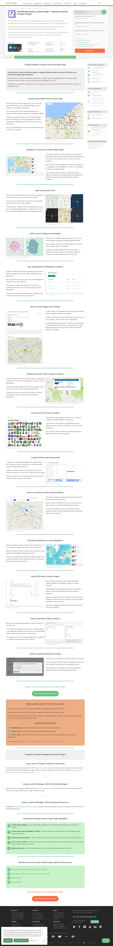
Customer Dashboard (38, 924)
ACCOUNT (82, 3)
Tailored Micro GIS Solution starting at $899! (98, 128)
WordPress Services (16, 926)
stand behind (93, 144)
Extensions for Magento (17, 915)
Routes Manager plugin (45, 788)
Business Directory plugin (27, 806)
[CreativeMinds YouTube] (90, 927)
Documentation (37, 913)
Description (9, 57)
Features (18, 57)
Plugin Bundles (16, 882)
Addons (39, 57)
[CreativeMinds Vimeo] (84, 927)
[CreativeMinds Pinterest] (100, 927)
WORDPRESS (27, 3)
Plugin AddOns (16, 878)
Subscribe (95, 921)
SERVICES (47, 3)
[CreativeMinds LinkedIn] (95, 927)
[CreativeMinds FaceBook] (79, 927)
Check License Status (38, 926)
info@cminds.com (90, 942)
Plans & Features (83, 13)
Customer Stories (58, 915)
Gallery (65, 57)
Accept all (8, 940)
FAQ (54, 57)
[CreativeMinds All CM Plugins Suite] (88, 115)
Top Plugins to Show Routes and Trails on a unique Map (30, 874)
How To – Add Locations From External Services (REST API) (41, 741)
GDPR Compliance (97, 95)
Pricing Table (29, 57)
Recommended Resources (60, 928)
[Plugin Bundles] (88, 118)
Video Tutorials (96, 78)
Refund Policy (62, 942)
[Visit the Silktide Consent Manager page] (44, 940)
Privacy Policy (37, 934)
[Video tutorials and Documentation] (88, 79)
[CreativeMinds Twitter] (74, 927)
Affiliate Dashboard (58, 924)
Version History (98, 67)
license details (94, 147)
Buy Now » (90, 51)
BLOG (75, 3)
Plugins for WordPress (17, 913)
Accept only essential (21, 940)
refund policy (99, 145)
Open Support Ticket (38, 918)
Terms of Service (49, 942)
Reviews (72, 57)
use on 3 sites (83, 26)
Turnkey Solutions (16, 924)
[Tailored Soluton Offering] (88, 131)
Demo (59, 57)
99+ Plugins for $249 (97, 114)
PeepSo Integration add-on (43, 768)
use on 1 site (83, 18)
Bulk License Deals (58, 916)
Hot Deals (56, 918)
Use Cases (47, 57)
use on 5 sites (83, 34)
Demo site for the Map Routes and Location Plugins (29, 870)
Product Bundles (96, 118)
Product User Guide (97, 74)
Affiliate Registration (58, 926)
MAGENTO (37, 3)
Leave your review (97, 81)
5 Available (95, 72)
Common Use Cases (38, 915)
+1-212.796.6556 (75, 942)
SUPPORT (67, 3)
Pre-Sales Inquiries (37, 916)
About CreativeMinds (59, 913)
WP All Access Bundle (17, 916)
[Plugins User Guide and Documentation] (88, 75)
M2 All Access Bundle (17, 918)
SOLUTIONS (57, 3)
